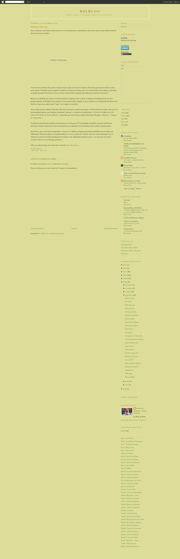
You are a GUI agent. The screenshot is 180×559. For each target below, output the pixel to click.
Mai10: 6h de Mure (128, 465)
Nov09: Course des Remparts (131, 492)
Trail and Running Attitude (134, 217)
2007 (125, 389)
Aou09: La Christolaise (129, 513)
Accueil (74, 228)
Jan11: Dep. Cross (127, 450)
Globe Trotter (130, 318)
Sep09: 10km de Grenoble (130, 507)
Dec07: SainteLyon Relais (130, 546)
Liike (125, 202)
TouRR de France (130, 157)
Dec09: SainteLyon (128, 486)
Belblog (124, 26)
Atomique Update (131, 325)
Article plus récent (37, 228)
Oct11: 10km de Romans (130, 444)
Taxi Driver (129, 329)
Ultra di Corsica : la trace (131, 223)
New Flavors (129, 346)
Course (123, 116)
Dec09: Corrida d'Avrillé (129, 483)
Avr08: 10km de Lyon (128, 543)
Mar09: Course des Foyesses (131, 528)
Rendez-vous (128, 175)
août (127, 381)
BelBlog (90, 11)
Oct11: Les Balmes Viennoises (132, 441)
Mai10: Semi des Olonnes (130, 462)
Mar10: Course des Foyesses (131, 471)
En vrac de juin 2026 (130, 138)
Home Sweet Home (132, 322)
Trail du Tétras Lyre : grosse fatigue (135, 183)
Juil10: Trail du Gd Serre (129, 456)
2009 (125, 278)
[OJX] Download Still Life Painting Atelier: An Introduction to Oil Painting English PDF (135, 150)
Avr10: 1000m (126, 468)
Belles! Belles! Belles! (133, 363)
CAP (122, 113)
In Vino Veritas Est (131, 353)
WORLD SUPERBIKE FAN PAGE (134, 144)
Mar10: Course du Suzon (130, 477)
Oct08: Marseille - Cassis (130, 540)
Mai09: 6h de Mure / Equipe (131, 522)
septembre (129, 295)
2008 (125, 282)
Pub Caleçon (74, 145)
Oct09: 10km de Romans (130, 501)
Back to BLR (130, 377)
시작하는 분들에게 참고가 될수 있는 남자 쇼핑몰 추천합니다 (135, 211)
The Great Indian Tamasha (134, 339)
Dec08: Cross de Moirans (130, 534)
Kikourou (124, 253)
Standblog (127, 136)
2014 (125, 265)
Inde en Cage (130, 298)
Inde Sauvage (130, 305)
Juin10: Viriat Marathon (129, 459)
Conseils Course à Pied (129, 247)
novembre (129, 288)
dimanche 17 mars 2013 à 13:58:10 (135, 167)
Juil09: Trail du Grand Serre (131, 516)
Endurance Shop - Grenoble (131, 250)
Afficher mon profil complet (134, 420)
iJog (122, 65)
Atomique (128, 332)
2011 (125, 271)
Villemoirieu (128, 229)
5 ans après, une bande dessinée (133, 160)
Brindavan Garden (131, 315)
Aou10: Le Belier (127, 453)
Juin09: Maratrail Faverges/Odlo (132, 519)
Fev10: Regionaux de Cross (131, 480)
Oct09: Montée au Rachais (130, 504)
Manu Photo (128, 165)
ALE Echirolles (126, 244)
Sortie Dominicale (131, 342)
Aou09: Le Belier (127, 510)
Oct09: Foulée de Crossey (130, 498)
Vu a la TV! (129, 360)
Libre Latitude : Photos (132, 188)
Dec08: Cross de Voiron (129, 537)
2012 (125, 268)
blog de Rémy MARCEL (133, 207)
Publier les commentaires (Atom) (52, 233)
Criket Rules (129, 349)
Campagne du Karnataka (134, 336)
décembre (129, 285)
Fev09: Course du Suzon (129, 531)
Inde (41, 150)
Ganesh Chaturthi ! (132, 366)
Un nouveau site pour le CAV (133, 231)
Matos (123, 122)
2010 (125, 275)
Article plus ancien (111, 228)
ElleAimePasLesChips (132, 180)
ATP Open (128, 373)
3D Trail (127, 200)
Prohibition (129, 370)
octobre (128, 291)
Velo (122, 125)
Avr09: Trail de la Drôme (129, 525)
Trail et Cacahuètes (131, 221)
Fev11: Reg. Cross (127, 447)
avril (127, 384)
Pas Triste (128, 301)
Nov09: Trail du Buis (128, 489)
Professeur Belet (131, 312)
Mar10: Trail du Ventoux (130, 474)
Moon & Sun (129, 308)
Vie (46, 150)
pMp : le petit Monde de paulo (135, 173)
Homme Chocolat (39, 26)
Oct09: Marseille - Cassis (130, 495)
